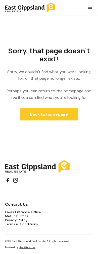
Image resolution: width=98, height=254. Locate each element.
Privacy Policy (16, 220)
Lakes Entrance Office (23, 212)
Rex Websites (27, 247)
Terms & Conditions (21, 224)
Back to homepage (49, 114)
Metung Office (17, 216)
